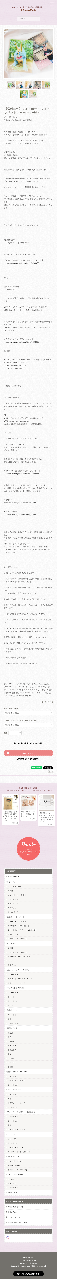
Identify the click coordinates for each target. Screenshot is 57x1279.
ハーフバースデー (14, 1090)
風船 (9, 1019)
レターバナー (12, 882)
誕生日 (10, 891)
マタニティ (12, 908)
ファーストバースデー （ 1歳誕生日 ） (23, 930)
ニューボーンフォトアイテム (18, 970)
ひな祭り (11, 1041)
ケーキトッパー (13, 943)
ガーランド (12, 1015)
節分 (9, 1037)
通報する (50, 771)
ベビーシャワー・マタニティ (19, 956)
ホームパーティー (15, 912)
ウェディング (13, 899)
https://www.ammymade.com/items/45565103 (21, 342)
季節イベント (13, 903)
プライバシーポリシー (16, 1217)
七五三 (10, 1067)
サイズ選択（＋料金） (12, 709)
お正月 (10, 1033)
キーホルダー (12, 1192)
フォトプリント (13, 1156)
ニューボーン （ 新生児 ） (18, 895)
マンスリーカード (14, 876)
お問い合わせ (12, 1212)
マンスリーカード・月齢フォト (20, 1152)
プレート (11, 997)
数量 (5, 733)
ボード (10, 1005)
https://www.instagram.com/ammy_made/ (20, 514)
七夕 (9, 1054)
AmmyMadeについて (15, 1207)
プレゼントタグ (14, 1023)
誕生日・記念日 (14, 1165)
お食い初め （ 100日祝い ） (19, 926)
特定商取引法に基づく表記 (17, 1222)
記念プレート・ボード (16, 917)
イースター (12, 1045)
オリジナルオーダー (15, 1174)
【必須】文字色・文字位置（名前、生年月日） (20, 721)
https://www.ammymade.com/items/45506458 (21, 263)
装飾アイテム (12, 1010)
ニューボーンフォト (15, 1161)
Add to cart (28, 753)
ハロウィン (12, 1058)
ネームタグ (12, 1183)
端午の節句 (12, 1050)
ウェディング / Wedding (17, 938)
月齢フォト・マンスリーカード (20, 979)
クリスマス (12, 1062)
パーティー (12, 961)
